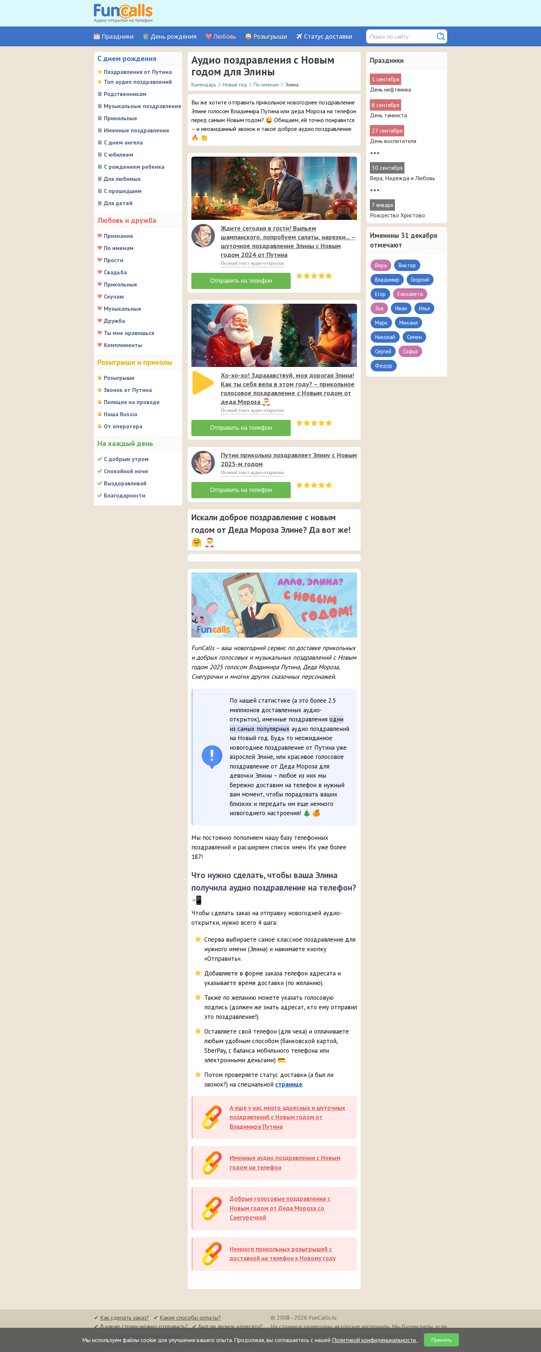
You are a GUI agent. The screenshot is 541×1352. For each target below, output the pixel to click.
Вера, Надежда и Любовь (402, 178)
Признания (118, 235)
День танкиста (388, 115)
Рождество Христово (397, 215)
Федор (383, 365)
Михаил (408, 322)
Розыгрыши (270, 36)
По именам (119, 248)
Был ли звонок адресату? (230, 1326)
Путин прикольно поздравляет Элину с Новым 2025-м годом (289, 459)
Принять (441, 1340)
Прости (113, 260)
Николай (385, 336)
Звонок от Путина (128, 389)
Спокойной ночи (126, 471)
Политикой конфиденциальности (374, 1340)
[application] (203, 236)
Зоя (379, 308)
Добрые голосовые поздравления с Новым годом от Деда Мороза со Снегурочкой (280, 1208)
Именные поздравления (136, 130)
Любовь (224, 36)
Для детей (118, 203)
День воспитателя (393, 141)
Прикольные (120, 118)
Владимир (387, 279)
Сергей (383, 351)
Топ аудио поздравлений (138, 81)
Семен (414, 336)
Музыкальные (122, 308)
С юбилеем (118, 154)
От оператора (123, 426)
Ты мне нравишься (129, 332)
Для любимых (122, 178)
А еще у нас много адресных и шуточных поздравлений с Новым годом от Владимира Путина (287, 1117)
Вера (381, 265)
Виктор (407, 265)
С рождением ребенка (134, 166)
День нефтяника (390, 89)
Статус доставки (328, 36)
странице (288, 1084)
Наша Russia (120, 414)
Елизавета (410, 293)
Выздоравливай (125, 483)
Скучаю (114, 296)
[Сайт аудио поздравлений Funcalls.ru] (123, 13)
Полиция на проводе (132, 402)
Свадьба (115, 272)
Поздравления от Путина (138, 71)
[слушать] (203, 235)
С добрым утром (126, 459)
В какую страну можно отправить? (144, 1326)
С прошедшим (123, 191)
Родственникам (125, 93)
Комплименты (123, 345)
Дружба (114, 320)
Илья (424, 308)
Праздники (118, 36)
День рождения (174, 36)
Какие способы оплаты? (190, 1317)
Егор (380, 293)
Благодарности (124, 495)
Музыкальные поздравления (142, 106)
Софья (410, 351)
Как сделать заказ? (124, 1317)
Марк (381, 322)
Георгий (420, 279)
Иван (401, 308)
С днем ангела (123, 142)
